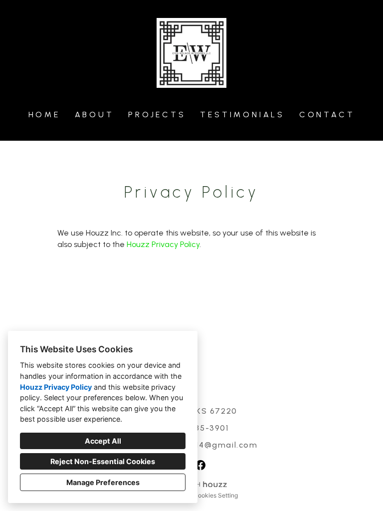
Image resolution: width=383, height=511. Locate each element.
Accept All (103, 441)
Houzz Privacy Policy (56, 387)
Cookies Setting (215, 495)
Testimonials (242, 114)
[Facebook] (200, 465)
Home (44, 114)
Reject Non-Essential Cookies (102, 461)
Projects (157, 114)
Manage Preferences (103, 482)
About (94, 114)
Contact (327, 114)
